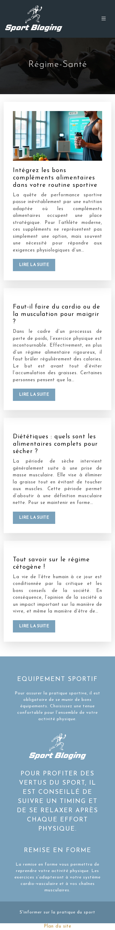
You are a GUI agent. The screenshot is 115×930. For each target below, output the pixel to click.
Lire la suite (34, 265)
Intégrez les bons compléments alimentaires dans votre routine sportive (55, 177)
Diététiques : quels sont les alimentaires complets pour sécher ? (55, 444)
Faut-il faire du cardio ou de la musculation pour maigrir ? (56, 314)
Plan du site (57, 926)
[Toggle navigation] (103, 19)
